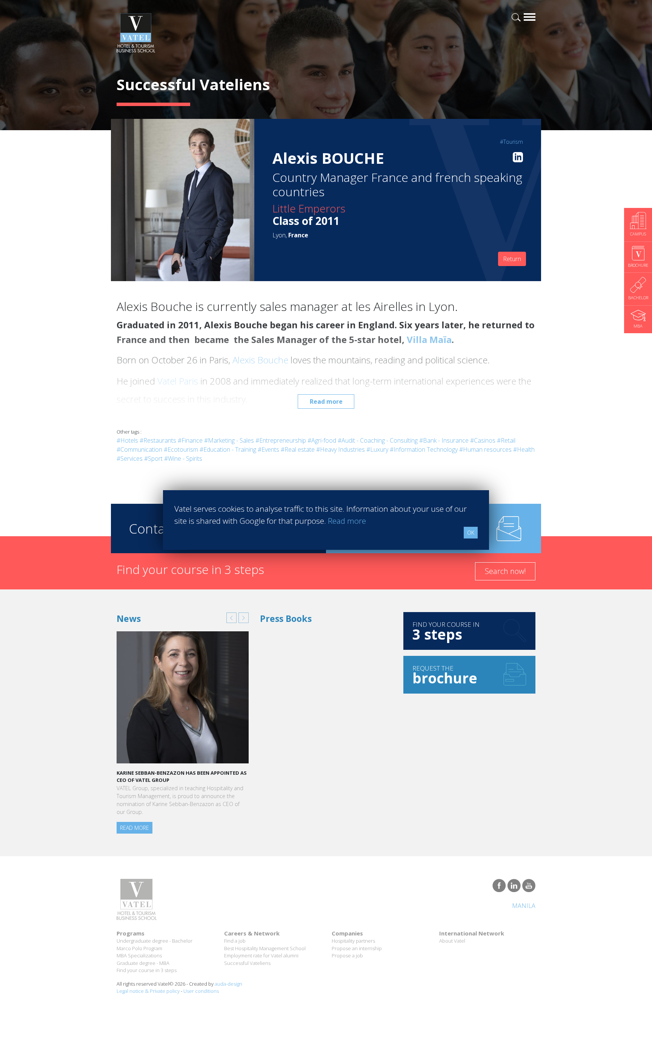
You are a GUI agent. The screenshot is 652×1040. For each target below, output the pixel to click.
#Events (268, 449)
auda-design (228, 983)
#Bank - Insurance (444, 440)
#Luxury (377, 449)
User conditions (201, 991)
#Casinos (482, 440)
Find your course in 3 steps (147, 970)
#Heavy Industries (340, 449)
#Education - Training (228, 449)
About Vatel (452, 940)
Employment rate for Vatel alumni (261, 955)
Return (512, 259)
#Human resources (485, 449)
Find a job (235, 940)
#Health (524, 449)
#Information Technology (424, 449)
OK (470, 532)
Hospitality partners (353, 940)
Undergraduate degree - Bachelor (154, 940)
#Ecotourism (181, 449)
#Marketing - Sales (229, 440)
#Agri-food (322, 440)
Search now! (505, 571)
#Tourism (511, 141)
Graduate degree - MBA (143, 963)
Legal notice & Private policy (148, 991)
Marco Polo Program (139, 948)
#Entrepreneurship (280, 440)
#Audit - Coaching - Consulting (378, 440)
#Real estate (298, 449)
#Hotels (127, 440)
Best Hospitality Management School (265, 948)
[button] (231, 617)
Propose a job (347, 955)
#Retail (506, 440)
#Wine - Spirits (183, 458)
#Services (130, 458)
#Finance (190, 440)
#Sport (153, 458)
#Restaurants (158, 440)
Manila (523, 906)
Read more (326, 401)
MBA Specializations (139, 955)
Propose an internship (357, 948)
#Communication (139, 449)
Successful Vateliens (247, 963)
